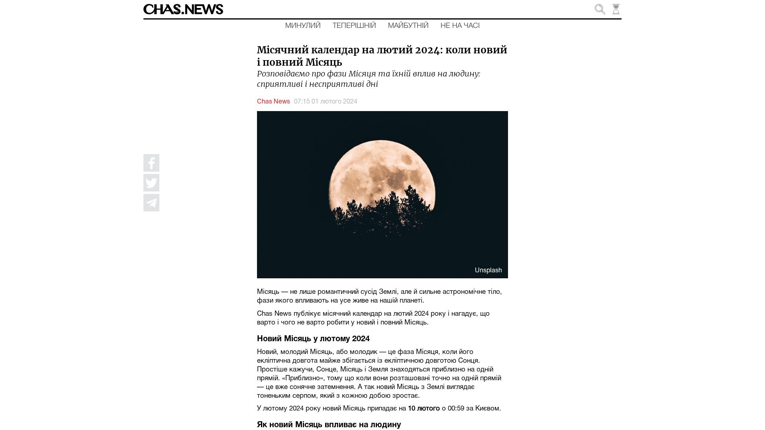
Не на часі (460, 26)
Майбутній (408, 26)
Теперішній (354, 26)
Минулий (303, 26)
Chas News (273, 102)
